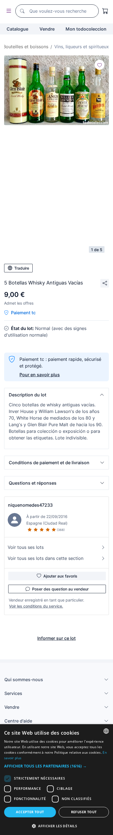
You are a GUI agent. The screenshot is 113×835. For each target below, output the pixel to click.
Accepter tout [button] (30, 812)
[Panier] (105, 11)
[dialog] (56, 779)
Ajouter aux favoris (60, 576)
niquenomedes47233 (30, 505)
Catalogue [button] (17, 29)
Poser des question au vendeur (60, 589)
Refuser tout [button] (84, 812)
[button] (56, 394)
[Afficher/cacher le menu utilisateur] (7, 11)
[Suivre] (99, 65)
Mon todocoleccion (86, 29)
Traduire (21, 268)
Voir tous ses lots (26, 547)
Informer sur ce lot (56, 638)
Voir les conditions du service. (36, 606)
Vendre (47, 29)
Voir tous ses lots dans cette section (45, 558)
